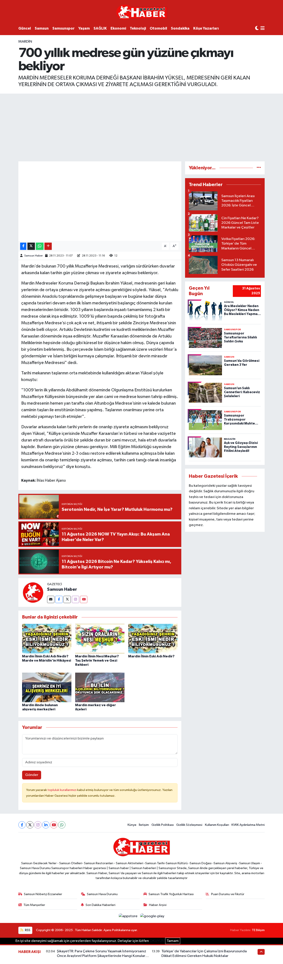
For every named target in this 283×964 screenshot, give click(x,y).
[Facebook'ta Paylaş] (23, 246)
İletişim (144, 824)
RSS (27, 930)
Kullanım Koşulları (217, 824)
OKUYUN (156, 941)
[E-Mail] (50, 599)
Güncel (24, 28)
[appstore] (128, 916)
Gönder (31, 775)
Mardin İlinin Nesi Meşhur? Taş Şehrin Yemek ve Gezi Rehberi (97, 660)
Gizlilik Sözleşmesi (189, 824)
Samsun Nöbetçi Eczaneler (43, 894)
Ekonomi (118, 28)
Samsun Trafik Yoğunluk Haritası (171, 894)
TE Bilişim (258, 930)
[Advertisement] (141, 127)
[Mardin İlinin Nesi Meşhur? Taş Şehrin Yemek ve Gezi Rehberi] (99, 638)
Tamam (173, 941)
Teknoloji (138, 28)
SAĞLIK (100, 28)
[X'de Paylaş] (31, 246)
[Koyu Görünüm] (257, 28)
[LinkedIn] (46, 824)
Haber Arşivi (157, 905)
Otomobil (158, 28)
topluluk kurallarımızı (62, 790)
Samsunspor (63, 28)
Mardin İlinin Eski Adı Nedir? (151, 656)
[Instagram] (75, 599)
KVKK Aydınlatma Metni (248, 824)
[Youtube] (83, 599)
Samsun (42, 28)
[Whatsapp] (61, 824)
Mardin (25, 41)
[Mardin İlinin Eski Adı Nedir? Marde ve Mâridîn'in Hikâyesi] (46, 638)
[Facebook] (59, 599)
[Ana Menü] (262, 28)
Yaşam (84, 28)
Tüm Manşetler (34, 905)
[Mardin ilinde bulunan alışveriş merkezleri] (46, 687)
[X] (30, 824)
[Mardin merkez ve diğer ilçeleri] (99, 687)
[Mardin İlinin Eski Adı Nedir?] (153, 638)
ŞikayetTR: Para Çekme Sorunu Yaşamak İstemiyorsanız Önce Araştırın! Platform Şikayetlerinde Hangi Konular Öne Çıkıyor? (101, 956)
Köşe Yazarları (206, 28)
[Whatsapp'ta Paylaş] (40, 246)
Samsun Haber (33, 255)
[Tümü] (259, 168)
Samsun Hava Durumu (102, 894)
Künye (132, 824)
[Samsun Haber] (32, 592)
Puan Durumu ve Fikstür (227, 894)
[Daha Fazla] (48, 246)
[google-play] (152, 916)
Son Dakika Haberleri (100, 905)
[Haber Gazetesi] (142, 12)
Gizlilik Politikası (162, 824)
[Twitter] (67, 599)
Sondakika (180, 28)
